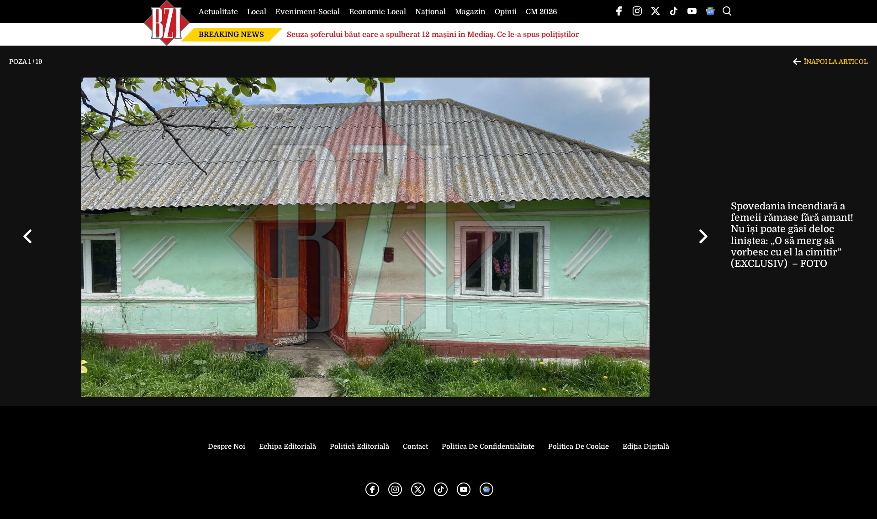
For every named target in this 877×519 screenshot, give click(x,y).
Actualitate (218, 12)
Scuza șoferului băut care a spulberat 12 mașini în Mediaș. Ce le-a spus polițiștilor (433, 35)
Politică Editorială (359, 446)
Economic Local (377, 12)
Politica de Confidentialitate (488, 446)
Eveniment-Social (307, 12)
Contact (415, 446)
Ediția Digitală (646, 446)
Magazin (470, 12)
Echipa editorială (287, 446)
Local (256, 12)
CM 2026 (541, 12)
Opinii (506, 12)
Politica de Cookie (578, 446)
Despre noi (226, 446)
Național (430, 12)
